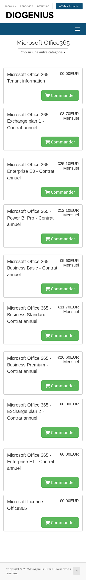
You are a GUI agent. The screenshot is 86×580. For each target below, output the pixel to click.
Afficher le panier (69, 6)
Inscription (42, 6)
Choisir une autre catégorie (42, 52)
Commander (62, 95)
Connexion (26, 6)
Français (9, 6)
